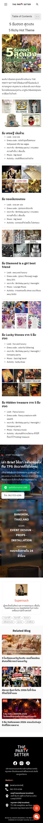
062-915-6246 (16, 789)
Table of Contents (22, 16)
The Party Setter (32, 818)
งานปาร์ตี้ (6, 617)
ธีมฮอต (26, 617)
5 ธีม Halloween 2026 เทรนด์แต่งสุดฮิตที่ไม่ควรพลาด (21, 723)
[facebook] (15, 763)
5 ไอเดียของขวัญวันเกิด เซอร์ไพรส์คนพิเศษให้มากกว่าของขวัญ (21, 659)
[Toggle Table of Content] (36, 17)
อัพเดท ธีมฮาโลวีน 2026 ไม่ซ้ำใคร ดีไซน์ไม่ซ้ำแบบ (19, 691)
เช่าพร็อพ (29, 622)
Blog (5, 636)
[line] (27, 763)
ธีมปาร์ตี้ (17, 617)
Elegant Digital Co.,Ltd (26, 820)
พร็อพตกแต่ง (8, 622)
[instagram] (21, 763)
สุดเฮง (19, 622)
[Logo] (21, 4)
